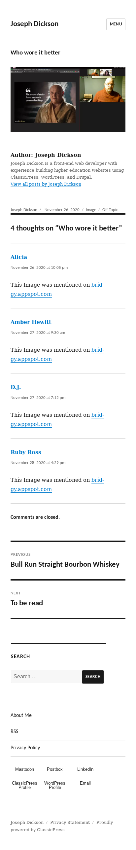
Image (91, 210)
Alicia (19, 257)
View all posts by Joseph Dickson (46, 184)
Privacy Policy (25, 748)
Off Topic (110, 210)
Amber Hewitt (31, 322)
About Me (21, 715)
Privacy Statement (70, 822)
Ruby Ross (26, 452)
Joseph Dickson (34, 24)
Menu (116, 24)
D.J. (16, 387)
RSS (14, 731)
